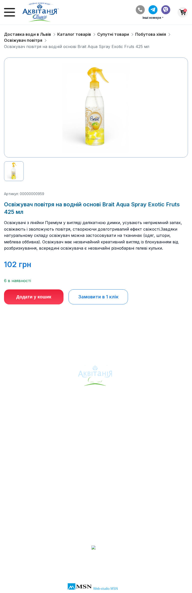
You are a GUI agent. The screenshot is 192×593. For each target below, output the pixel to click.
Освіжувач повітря (23, 40)
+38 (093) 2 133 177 (96, 521)
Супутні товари (113, 34)
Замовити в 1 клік (98, 296)
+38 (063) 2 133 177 (96, 512)
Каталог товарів (74, 34)
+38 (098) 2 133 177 (96, 529)
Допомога (96, 475)
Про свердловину (96, 413)
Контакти (96, 467)
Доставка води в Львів (27, 34)
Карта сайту (96, 429)
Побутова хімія (150, 34)
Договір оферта (96, 483)
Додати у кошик (33, 296)
